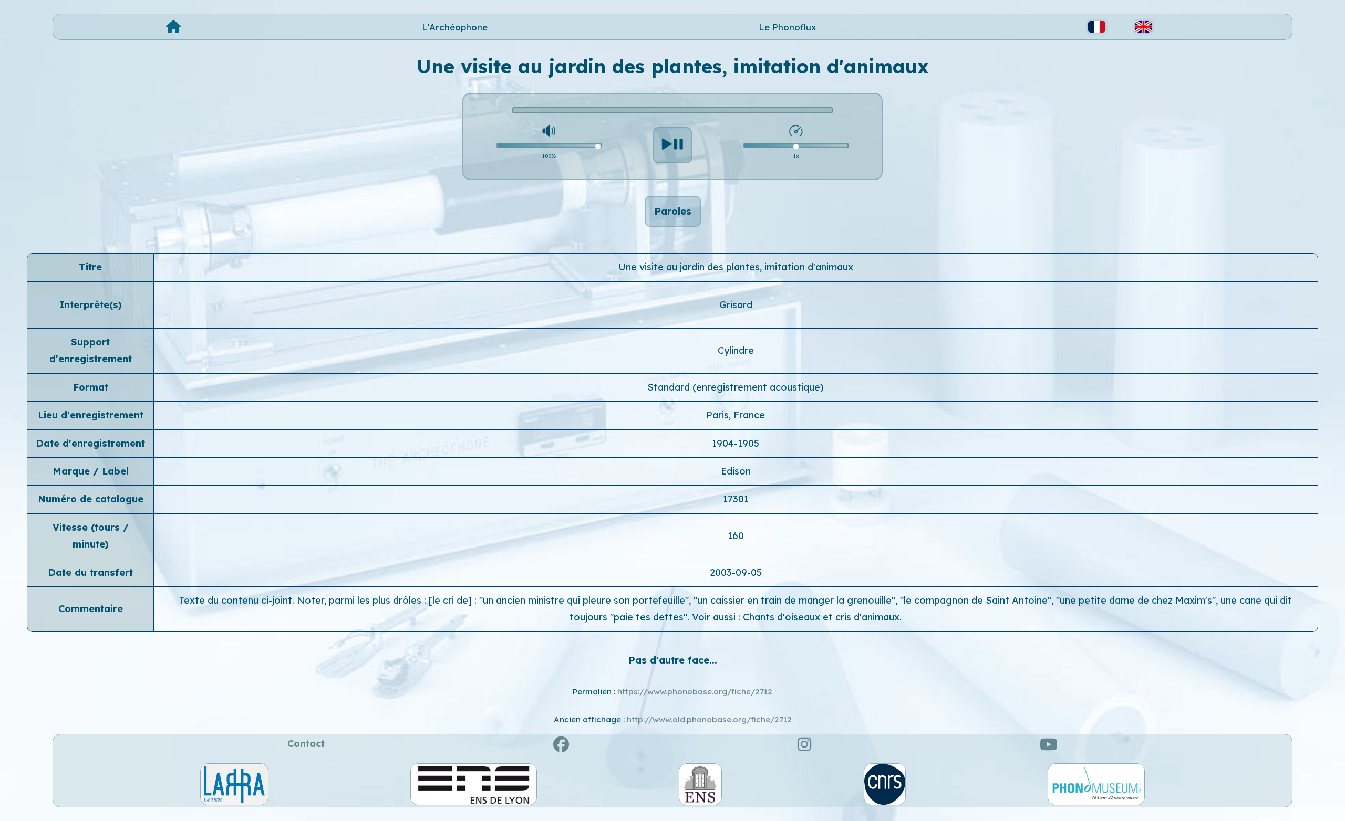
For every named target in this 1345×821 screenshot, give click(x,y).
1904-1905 (735, 443)
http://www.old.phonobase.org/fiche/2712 (709, 719)
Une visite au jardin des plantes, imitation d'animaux (735, 267)
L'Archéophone (455, 27)
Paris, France (735, 415)
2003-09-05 (736, 572)
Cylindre (736, 350)
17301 (736, 499)
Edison (736, 471)
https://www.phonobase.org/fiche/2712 (694, 692)
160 (736, 536)
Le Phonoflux (787, 27)
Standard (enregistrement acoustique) (735, 387)
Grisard (735, 305)
